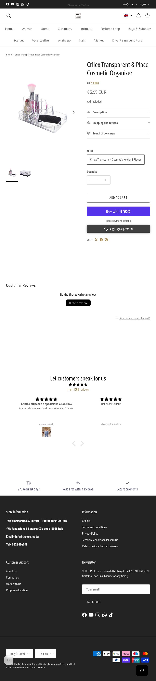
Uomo (45, 29)
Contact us (12, 577)
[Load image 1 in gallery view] (42, 110)
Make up (64, 40)
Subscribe (94, 601)
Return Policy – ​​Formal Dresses (100, 546)
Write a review (78, 303)
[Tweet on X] (96, 239)
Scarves (19, 40)
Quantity (92, 171)
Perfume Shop (110, 29)
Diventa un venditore (127, 40)
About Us (11, 571)
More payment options (118, 220)
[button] (128, 15)
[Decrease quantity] (90, 180)
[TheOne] (78, 16)
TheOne (17, 663)
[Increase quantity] (106, 180)
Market (99, 40)
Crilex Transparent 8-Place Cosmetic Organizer (37, 54)
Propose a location (17, 590)
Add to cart (118, 197)
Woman (27, 29)
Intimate (86, 29)
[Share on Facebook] (101, 239)
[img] (78, 384)
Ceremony (65, 29)
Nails (82, 40)
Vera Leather (41, 40)
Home (9, 29)
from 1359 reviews (78, 389)
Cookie (86, 520)
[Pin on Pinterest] (106, 239)
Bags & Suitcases (139, 29)
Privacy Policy (90, 533)
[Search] (8, 15)
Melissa (95, 82)
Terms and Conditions (94, 527)
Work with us (13, 584)
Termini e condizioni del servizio (100, 540)
